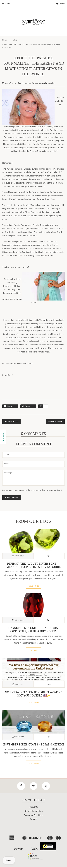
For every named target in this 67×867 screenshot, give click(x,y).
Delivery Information (33, 811)
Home (4, 40)
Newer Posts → (55, 421)
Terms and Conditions (33, 815)
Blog (15, 40)
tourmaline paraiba (46, 83)
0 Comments (25, 83)
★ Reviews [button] (3, 437)
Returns (33, 819)
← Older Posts (11, 421)
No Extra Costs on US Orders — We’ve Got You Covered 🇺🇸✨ (33, 694)
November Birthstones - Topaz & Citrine (33, 744)
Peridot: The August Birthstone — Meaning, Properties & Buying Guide (33, 565)
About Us (34, 807)
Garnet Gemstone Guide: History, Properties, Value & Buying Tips (33, 629)
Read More (34, 586)
